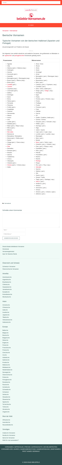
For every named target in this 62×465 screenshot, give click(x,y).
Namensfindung (43, 449)
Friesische (6, 350)
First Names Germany (31, 451)
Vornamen (5, 30)
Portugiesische (7, 379)
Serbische (6, 394)
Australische (6, 422)
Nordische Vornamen (9, 435)
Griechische (6, 352)
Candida (9, 84)
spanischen (8, 55)
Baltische (5, 330)
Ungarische (6, 412)
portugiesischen (19, 55)
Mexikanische (7, 297)
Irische (5, 355)
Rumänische (6, 382)
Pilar (8, 146)
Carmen (9, 86)
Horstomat (6, 249)
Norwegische (6, 372)
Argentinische (7, 279)
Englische (5, 342)
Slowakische (6, 397)
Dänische (5, 340)
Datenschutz (37, 447)
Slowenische (6, 399)
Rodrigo (38, 161)
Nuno (37, 142)
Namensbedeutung (28, 449)
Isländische (6, 357)
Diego (47, 90)
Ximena (9, 165)
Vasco (38, 181)
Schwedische (6, 389)
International (13, 30)
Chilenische (6, 284)
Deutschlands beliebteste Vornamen (13, 246)
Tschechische (7, 404)
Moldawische (6, 367)
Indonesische (6, 322)
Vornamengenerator (8, 251)
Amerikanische (7, 277)
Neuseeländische (8, 425)
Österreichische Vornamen (11, 269)
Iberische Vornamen (9, 438)
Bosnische (6, 335)
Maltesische (6, 365)
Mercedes (10, 132)
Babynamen (55, 449)
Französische (7, 347)
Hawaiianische (7, 287)
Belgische (5, 333)
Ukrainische (6, 409)
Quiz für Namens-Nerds (10, 254)
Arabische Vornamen (9, 433)
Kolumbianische (7, 294)
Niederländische (7, 370)
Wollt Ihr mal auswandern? (11, 440)
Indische (5, 310)
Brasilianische (7, 282)
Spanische (6, 402)
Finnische (5, 345)
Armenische (6, 305)
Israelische (6, 312)
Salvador (38, 167)
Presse (27, 447)
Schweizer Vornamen (9, 266)
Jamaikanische (7, 289)
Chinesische (6, 307)
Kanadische (6, 292)
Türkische (5, 407)
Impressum (18, 447)
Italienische (6, 360)
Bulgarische (6, 338)
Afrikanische (6, 420)
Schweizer (6, 392)
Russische (6, 384)
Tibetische (6, 317)
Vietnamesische (7, 320)
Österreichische (7, 374)
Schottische (6, 387)
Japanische (6, 315)
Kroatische (6, 362)
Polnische (5, 377)
